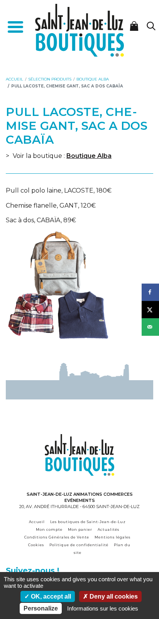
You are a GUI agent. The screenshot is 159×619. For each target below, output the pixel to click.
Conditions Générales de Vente (56, 537)
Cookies (36, 545)
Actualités (108, 529)
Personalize (41, 608)
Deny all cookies (113, 596)
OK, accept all (50, 596)
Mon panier (80, 529)
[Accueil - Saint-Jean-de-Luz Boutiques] (79, 29)
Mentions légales (112, 537)
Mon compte (49, 529)
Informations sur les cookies (102, 608)
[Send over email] (150, 327)
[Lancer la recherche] (151, 26)
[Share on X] (150, 309)
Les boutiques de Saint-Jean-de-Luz (88, 522)
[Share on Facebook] (150, 292)
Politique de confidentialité (78, 545)
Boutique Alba (89, 155)
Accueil (37, 522)
